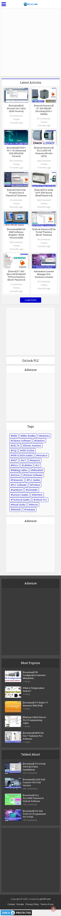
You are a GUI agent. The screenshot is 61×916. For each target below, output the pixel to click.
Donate (20, 904)
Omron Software (33, 475)
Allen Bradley (29, 435)
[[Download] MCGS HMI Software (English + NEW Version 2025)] (16, 218)
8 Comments (16, 200)
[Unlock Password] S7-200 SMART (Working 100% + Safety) (44, 109)
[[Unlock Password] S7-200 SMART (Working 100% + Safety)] (44, 95)
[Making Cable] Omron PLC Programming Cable (34, 720)
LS (38, 465)
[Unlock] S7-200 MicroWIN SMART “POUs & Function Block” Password (16, 275)
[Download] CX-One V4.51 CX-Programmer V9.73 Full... (34, 813)
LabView (27, 465)
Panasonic (17, 480)
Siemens (38, 494)
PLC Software (19, 484)
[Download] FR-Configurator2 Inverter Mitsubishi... (34, 675)
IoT (24, 460)
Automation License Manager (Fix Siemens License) (44, 274)
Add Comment (44, 160)
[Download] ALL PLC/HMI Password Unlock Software (33, 798)
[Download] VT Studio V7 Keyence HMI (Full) (35, 704)
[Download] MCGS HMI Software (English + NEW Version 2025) (16, 233)
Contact (11, 904)
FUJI (14, 450)
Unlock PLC (41, 499)
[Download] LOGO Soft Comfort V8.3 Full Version (34, 782)
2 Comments (16, 284)
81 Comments (43, 118)
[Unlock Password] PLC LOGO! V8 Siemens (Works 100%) (44, 152)
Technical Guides (21, 499)
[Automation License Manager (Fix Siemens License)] (44, 260)
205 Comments (30, 788)
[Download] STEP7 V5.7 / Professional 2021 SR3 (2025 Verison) (16, 152)
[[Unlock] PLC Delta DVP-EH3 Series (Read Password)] (44, 179)
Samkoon (17, 489)
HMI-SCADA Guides (22, 455)
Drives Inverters (33, 445)
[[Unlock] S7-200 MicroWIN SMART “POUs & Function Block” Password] (16, 260)
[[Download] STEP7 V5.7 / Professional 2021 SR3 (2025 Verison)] (16, 137)
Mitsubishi (38, 470)
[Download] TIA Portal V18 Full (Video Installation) (34, 766)
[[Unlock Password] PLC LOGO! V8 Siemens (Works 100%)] (44, 137)
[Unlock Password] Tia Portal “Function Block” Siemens (44, 232)
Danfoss (40, 440)
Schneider (32, 489)
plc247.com (45, 898)
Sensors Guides (20, 494)
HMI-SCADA (27, 450)
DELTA (16, 445)
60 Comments (16, 160)
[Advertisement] (30, 42)
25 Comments (16, 115)
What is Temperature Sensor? (33, 689)
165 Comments (30, 820)
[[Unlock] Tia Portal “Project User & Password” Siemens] (16, 179)
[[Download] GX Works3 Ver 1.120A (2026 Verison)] (16, 95)
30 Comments (43, 239)
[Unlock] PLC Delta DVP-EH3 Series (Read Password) (43, 192)
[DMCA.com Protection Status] (16, 912)
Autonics (45, 435)
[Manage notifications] (53, 908)
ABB (14, 435)
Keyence (35, 460)
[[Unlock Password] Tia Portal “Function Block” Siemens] (44, 218)
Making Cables (19, 470)
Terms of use (47, 904)
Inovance (42, 455)
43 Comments (43, 281)
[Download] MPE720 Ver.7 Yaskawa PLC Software (33, 735)
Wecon (34, 504)
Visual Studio (19, 504)
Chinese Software (21, 440)
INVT (14, 460)
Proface (36, 484)
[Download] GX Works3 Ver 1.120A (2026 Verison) (16, 108)
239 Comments (30, 773)
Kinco (15, 465)
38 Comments (16, 242)
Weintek (16, 509)
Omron (16, 475)
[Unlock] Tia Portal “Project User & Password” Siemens (16, 192)
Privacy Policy (32, 904)
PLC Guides (34, 480)
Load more (30, 300)
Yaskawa (30, 509)
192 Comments (30, 804)
